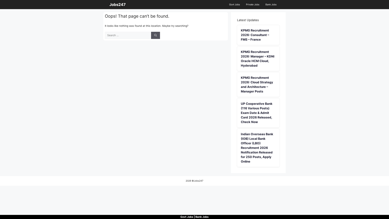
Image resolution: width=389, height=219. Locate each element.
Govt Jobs (234, 4)
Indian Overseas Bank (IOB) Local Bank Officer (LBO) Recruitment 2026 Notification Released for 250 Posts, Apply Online (257, 147)
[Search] (155, 35)
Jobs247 (117, 4)
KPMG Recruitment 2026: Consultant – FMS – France (255, 35)
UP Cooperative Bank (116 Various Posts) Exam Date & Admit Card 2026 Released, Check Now (256, 113)
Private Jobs (252, 4)
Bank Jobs (271, 4)
